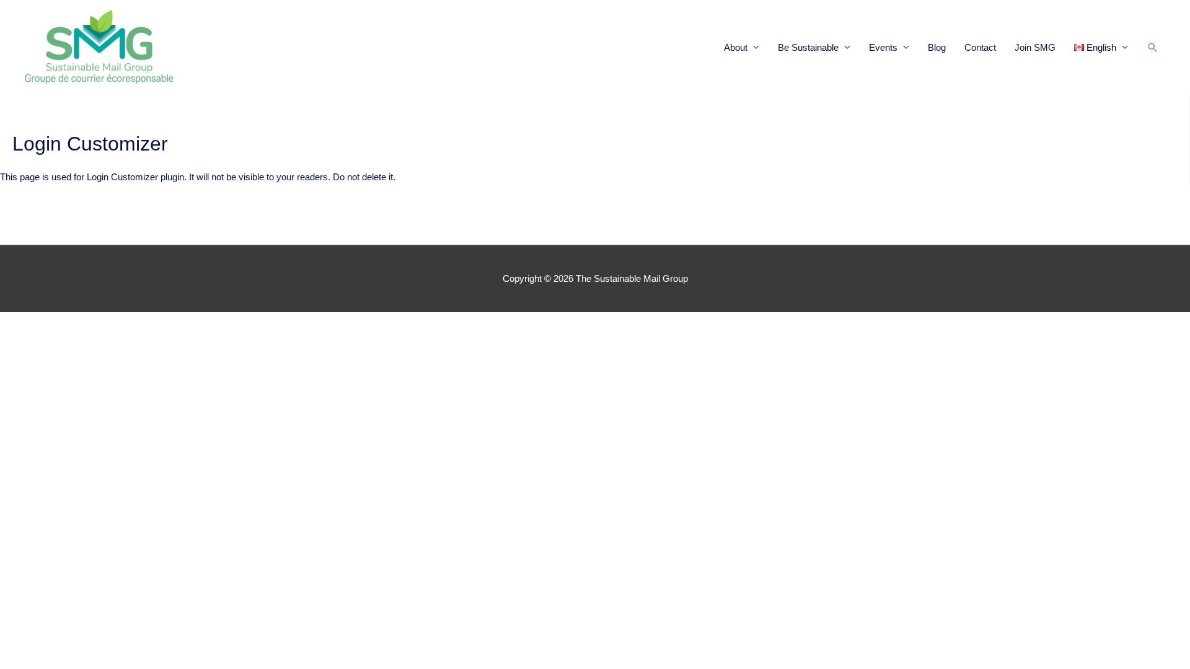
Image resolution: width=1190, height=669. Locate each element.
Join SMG (1035, 47)
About (735, 47)
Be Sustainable (808, 47)
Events (883, 47)
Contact (980, 47)
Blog (937, 47)
